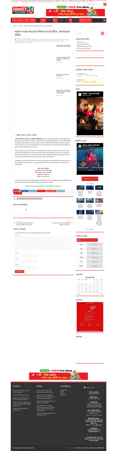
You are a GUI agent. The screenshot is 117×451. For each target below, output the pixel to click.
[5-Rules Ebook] (75, 11)
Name (17, 253)
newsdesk (18, 38)
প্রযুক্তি (66, 20)
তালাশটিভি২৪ (52, 39)
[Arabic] (58, 1)
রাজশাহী (33, 41)
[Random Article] (104, 20)
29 (93, 292)
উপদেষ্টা (37, 39)
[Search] (105, 4)
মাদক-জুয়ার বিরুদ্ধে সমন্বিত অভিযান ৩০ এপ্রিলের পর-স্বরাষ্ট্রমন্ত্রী (63, 59)
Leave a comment (20, 42)
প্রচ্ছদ (14, 20)
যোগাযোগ (62, 393)
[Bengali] (65, 1)
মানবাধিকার (23, 41)
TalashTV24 (85, 448)
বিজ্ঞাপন (62, 392)
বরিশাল (64, 39)
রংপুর (26, 41)
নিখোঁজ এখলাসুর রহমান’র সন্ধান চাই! (62, 75)
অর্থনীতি (42, 20)
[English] (85, 1)
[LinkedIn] (92, 4)
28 (89, 292)
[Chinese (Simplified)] (75, 1)
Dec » (101, 294)
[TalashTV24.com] (89, 387)
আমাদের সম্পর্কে (63, 390)
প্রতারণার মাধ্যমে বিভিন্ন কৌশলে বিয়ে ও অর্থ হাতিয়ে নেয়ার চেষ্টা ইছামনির (46, 402)
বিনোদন (49, 20)
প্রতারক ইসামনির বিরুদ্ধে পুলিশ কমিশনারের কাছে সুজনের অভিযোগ (46, 414)
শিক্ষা (55, 20)
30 (97, 292)
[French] (92, 1)
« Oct (78, 294)
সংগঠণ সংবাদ (45, 41)
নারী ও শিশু (75, 20)
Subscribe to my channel (90, 178)
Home (14, 26)
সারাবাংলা (82, 20)
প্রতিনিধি (61, 39)
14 (89, 287)
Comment (17, 235)
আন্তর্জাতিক (32, 20)
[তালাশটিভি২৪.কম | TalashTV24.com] (23, 9)
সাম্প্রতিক (54, 41)
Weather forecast (90, 330)
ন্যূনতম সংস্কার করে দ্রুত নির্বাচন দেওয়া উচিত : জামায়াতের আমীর (29, 198)
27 (86, 292)
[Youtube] (94, 4)
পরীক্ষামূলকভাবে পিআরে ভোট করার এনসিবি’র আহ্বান (20, 409)
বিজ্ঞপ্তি (67, 39)
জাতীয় (27, 20)
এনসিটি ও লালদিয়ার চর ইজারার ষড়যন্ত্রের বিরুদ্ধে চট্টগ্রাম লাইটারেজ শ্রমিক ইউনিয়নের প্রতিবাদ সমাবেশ (22, 404)
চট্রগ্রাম (42, 39)
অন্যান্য (88, 20)
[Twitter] (90, 4)
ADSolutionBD (100, 448)
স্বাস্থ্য (38, 20)
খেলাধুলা (61, 20)
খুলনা (40, 39)
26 (82, 292)
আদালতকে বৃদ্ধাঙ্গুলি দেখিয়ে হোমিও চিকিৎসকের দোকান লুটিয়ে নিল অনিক (45, 391)
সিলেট (62, 41)
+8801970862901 (29, 1)
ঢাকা (48, 39)
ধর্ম (70, 20)
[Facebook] (88, 4)
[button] (92, 183)
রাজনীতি (29, 41)
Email (17, 259)
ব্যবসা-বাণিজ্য (17, 41)
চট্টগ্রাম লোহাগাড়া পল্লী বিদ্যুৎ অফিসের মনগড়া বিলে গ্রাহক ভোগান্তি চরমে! (63, 91)
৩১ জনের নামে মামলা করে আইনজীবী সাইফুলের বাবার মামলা (61, 223)
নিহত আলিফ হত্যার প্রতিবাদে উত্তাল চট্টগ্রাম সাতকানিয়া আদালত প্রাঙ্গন (25, 223)
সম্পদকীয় (50, 41)
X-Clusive (20, 20)
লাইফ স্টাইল (37, 41)
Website (17, 265)
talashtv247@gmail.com (46, 1)
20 (86, 289)
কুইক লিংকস (63, 395)
